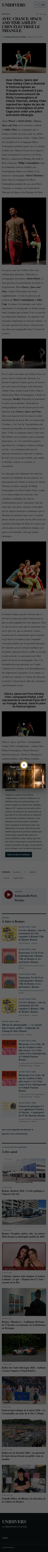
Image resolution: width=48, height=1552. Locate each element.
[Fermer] (24, 765)
